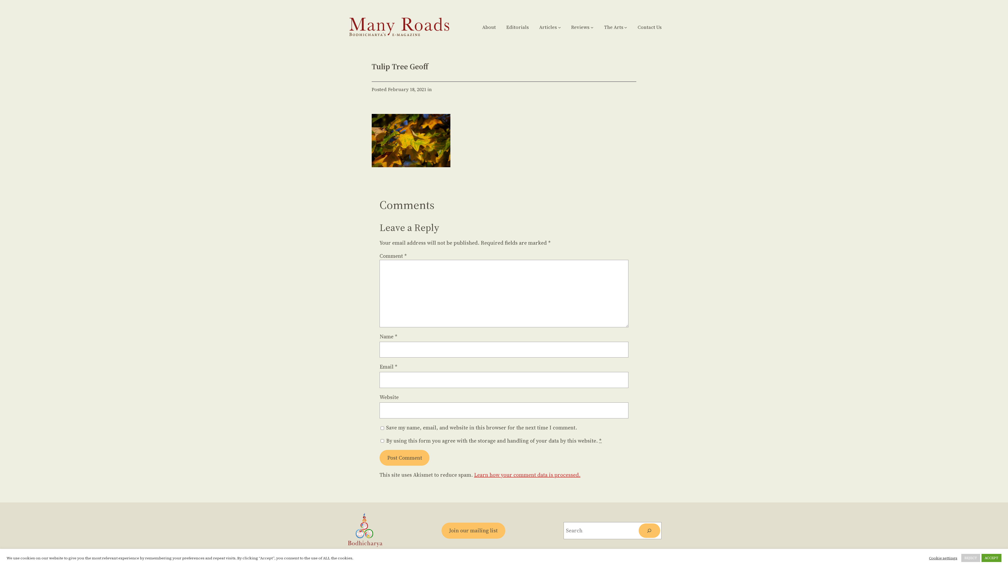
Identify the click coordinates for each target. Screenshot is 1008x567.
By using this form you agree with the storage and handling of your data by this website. (494, 440)
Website (389, 397)
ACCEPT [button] (991, 558)
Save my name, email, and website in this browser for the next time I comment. (481, 427)
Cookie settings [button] (943, 558)
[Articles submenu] (559, 27)
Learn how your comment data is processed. (527, 475)
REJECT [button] (970, 558)
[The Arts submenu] (625, 27)
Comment (393, 256)
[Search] (649, 530)
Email (388, 366)
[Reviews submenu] (592, 27)
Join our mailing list (473, 530)
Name (388, 336)
